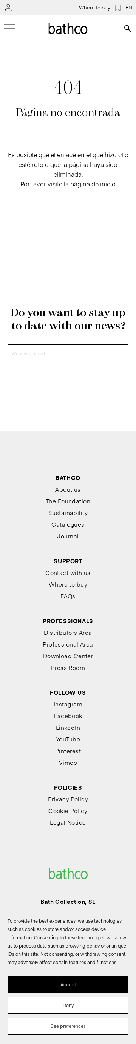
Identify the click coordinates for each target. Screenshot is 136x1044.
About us (68, 489)
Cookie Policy (68, 811)
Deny (68, 1005)
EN (128, 7)
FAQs (68, 596)
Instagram (68, 704)
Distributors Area (68, 632)
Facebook (68, 716)
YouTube (68, 739)
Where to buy (94, 7)
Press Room (68, 667)
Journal (68, 536)
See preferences (68, 1026)
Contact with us (68, 572)
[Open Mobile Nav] (9, 28)
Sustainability (68, 513)
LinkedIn (68, 727)
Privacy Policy (68, 799)
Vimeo (68, 762)
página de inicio (93, 184)
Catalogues (68, 524)
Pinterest (68, 751)
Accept (68, 984)
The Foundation (68, 501)
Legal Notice (68, 822)
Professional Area (68, 644)
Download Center (68, 656)
